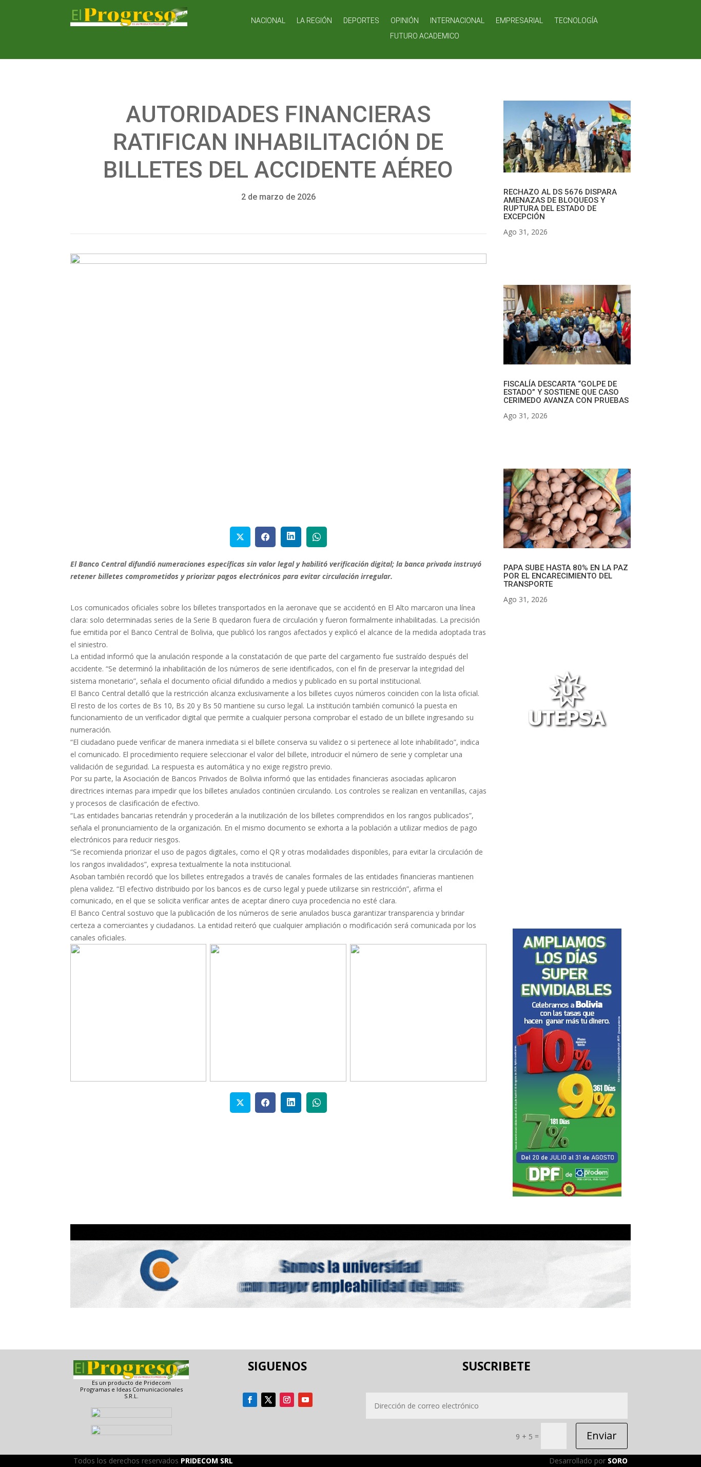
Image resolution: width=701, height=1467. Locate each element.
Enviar (602, 1435)
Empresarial (519, 21)
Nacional (268, 21)
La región (314, 21)
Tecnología (576, 21)
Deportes (361, 21)
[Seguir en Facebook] (250, 1400)
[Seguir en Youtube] (305, 1400)
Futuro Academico (424, 36)
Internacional (457, 21)
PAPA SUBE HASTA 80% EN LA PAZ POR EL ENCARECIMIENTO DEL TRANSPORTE (565, 576)
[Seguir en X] (268, 1400)
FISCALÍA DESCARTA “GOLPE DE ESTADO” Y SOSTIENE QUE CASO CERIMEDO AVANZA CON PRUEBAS (566, 392)
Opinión (405, 21)
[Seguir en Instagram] (287, 1400)
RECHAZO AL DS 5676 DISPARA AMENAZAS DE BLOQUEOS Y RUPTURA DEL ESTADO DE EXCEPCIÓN (560, 204)
